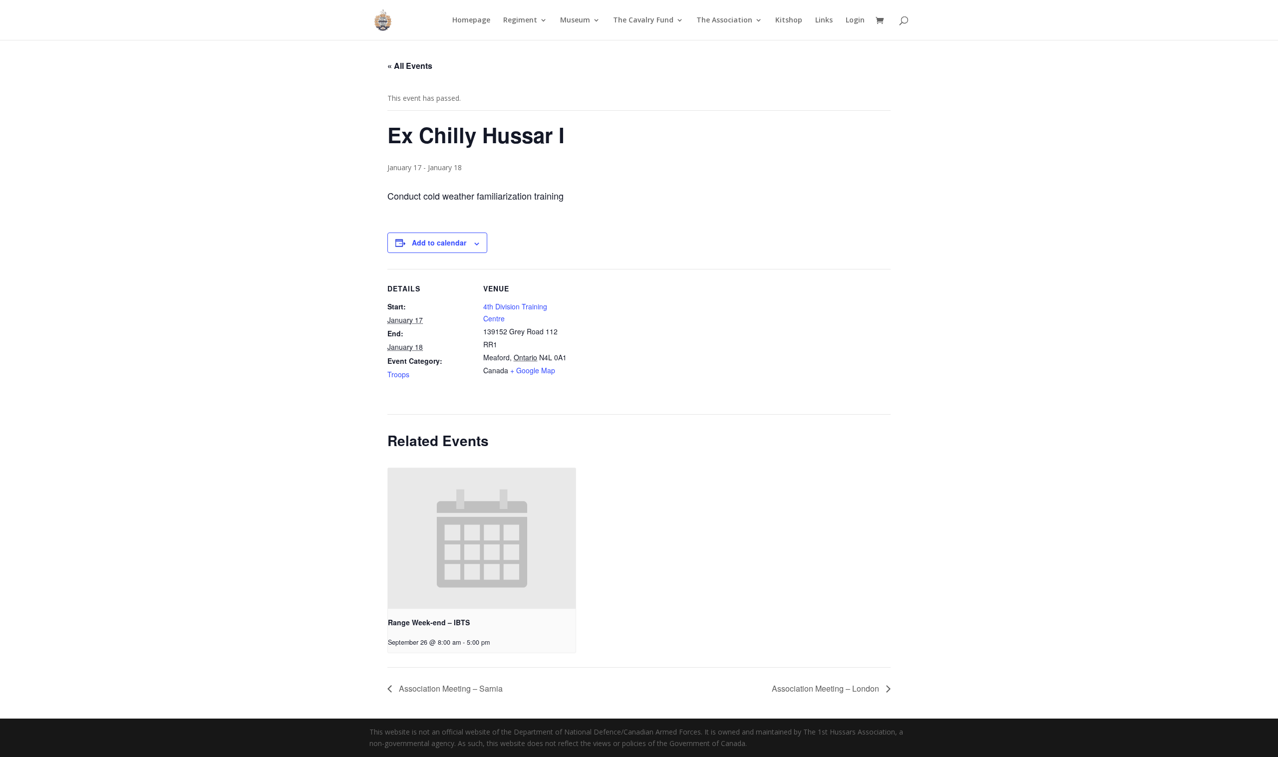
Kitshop (788, 20)
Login (855, 20)
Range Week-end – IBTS (429, 622)
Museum (575, 20)
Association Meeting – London (826, 688)
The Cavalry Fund (643, 20)
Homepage (471, 20)
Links (824, 20)
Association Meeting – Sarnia (450, 688)
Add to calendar (439, 243)
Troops (398, 374)
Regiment (520, 20)
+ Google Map (532, 370)
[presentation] (482, 538)
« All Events (409, 65)
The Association (724, 20)
